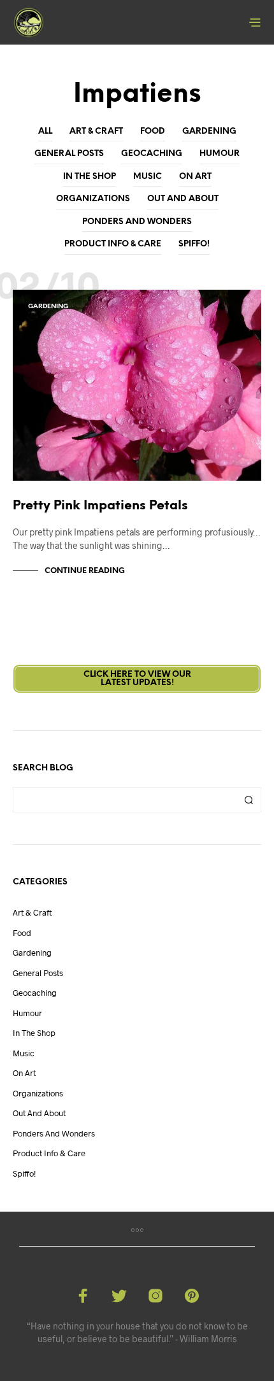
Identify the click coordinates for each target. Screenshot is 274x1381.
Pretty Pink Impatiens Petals (100, 506)
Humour (219, 154)
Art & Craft (96, 131)
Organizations (93, 199)
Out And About (183, 199)
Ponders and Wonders (137, 222)
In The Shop (89, 177)
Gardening (209, 131)
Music (147, 177)
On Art (195, 177)
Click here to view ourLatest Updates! (137, 678)
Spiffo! (194, 244)
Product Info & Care (112, 244)
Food (152, 131)
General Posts (69, 154)
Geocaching (151, 154)
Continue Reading (85, 571)
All (45, 131)
